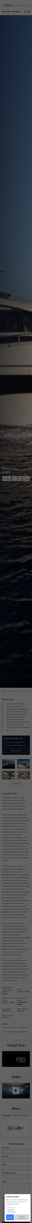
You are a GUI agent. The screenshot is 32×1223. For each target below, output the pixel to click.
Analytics (11, 1210)
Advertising (12, 1212)
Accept (10, 1217)
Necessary (11, 1207)
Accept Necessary (22, 1217)
